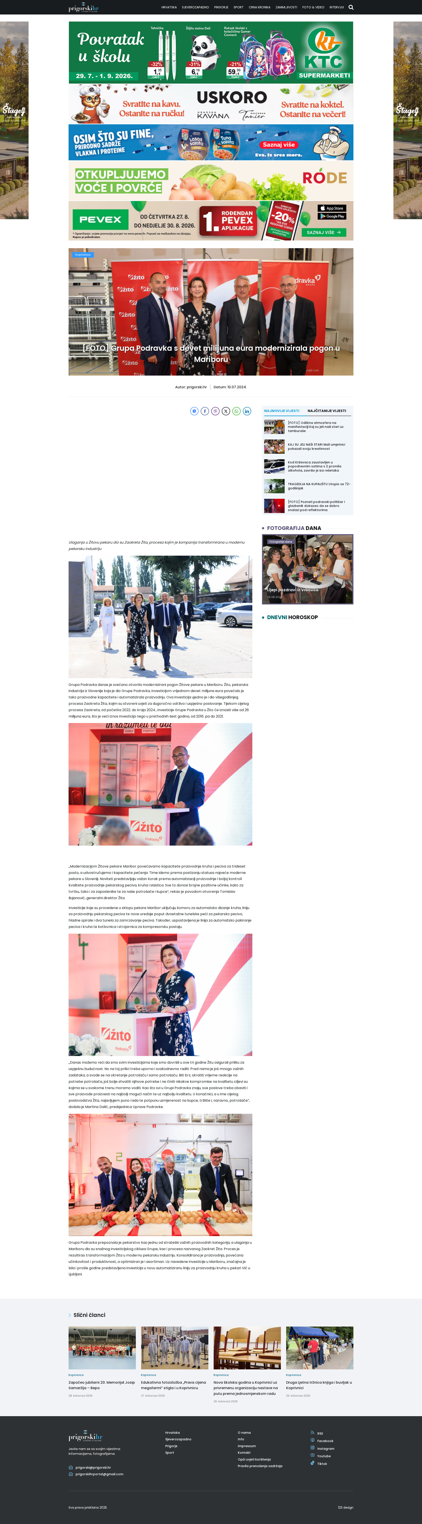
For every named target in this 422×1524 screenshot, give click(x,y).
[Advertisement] (160, 447)
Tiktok (322, 1464)
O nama (244, 1432)
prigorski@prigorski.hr (93, 1467)
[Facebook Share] (205, 411)
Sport (239, 7)
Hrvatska (169, 7)
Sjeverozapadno (195, 7)
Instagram (325, 1448)
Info (241, 1439)
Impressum (247, 1446)
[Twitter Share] (226, 411)
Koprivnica (83, 255)
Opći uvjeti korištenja (254, 1459)
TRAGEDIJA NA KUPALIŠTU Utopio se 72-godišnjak (319, 486)
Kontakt (244, 1452)
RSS (320, 1433)
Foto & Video (313, 7)
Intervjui (337, 7)
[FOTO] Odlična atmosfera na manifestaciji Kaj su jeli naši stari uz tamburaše (316, 427)
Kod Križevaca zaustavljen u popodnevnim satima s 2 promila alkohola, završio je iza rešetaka (314, 466)
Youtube (324, 1456)
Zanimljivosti (286, 7)
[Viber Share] (215, 411)
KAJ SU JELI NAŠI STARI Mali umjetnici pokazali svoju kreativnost (316, 446)
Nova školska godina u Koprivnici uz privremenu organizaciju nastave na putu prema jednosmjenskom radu (246, 1388)
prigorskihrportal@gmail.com (99, 1474)
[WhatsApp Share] (236, 411)
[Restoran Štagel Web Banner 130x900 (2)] (14, 218)
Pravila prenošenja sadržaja (260, 1466)
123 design (345, 1507)
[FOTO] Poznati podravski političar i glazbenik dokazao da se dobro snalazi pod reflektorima (316, 506)
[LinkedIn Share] (247, 411)
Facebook (325, 1441)
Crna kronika (259, 7)
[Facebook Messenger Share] (194, 411)
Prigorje (221, 7)
